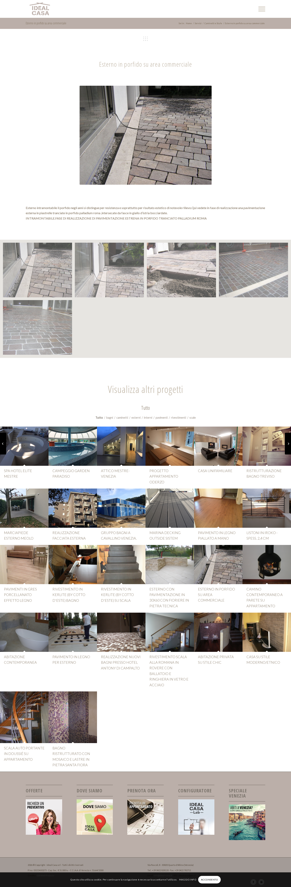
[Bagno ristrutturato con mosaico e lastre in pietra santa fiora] (72, 717)
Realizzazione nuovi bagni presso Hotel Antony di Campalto (121, 662)
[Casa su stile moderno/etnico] (266, 632)
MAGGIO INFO (188, 879)
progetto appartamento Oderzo (163, 476)
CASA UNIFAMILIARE (215, 471)
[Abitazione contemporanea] (24, 632)
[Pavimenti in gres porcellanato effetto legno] (24, 564)
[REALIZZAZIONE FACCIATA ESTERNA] (72, 508)
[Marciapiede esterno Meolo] (24, 508)
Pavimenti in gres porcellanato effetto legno (20, 595)
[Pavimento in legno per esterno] (72, 632)
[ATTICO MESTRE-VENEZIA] (121, 446)
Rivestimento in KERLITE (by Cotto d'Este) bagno (68, 595)
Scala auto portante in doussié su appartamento (24, 754)
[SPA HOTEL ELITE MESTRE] (24, 446)
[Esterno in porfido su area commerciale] (218, 564)
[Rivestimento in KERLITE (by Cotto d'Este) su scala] (121, 564)
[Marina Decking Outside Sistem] (170, 508)
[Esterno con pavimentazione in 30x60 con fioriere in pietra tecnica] (170, 564)
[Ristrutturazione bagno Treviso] (266, 446)
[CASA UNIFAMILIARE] (218, 446)
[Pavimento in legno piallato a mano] (218, 508)
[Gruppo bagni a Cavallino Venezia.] (121, 508)
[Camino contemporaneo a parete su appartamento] (266, 564)
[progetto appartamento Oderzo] (170, 446)
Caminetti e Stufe (213, 23)
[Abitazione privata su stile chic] (218, 632)
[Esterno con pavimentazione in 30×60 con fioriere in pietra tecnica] (288, 443)
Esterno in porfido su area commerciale (46, 23)
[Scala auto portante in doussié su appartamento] (24, 717)
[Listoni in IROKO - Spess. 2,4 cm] (266, 508)
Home (189, 23)
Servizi (198, 23)
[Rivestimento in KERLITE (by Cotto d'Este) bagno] (72, 564)
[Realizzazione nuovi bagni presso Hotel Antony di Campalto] (121, 632)
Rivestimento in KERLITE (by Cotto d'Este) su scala (117, 595)
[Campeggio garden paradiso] (72, 446)
